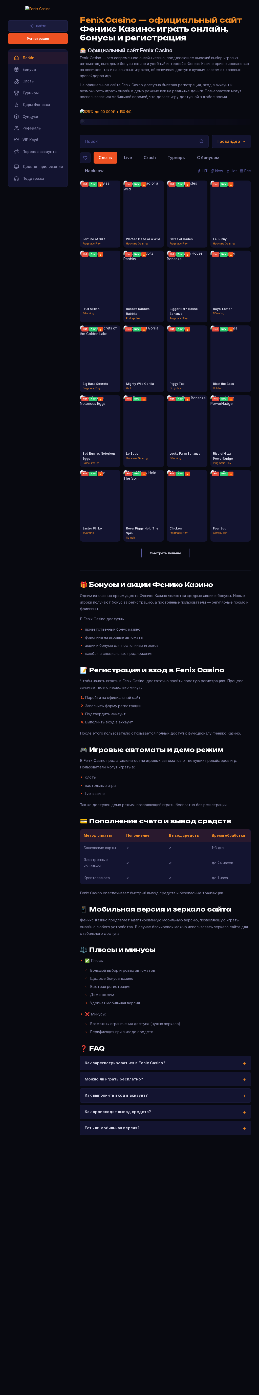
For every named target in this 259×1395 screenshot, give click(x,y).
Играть (100, 210)
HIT (205, 171)
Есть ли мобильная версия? (112, 1127)
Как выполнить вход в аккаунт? (116, 1095)
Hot (234, 171)
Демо (100, 218)
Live (128, 157)
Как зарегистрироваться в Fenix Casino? (125, 1062)
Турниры (176, 157)
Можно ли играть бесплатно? (114, 1079)
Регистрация (38, 38)
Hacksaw (94, 170)
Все (247, 171)
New (219, 171)
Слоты (105, 157)
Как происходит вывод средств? (118, 1111)
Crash (150, 157)
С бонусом (208, 157)
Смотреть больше (165, 553)
